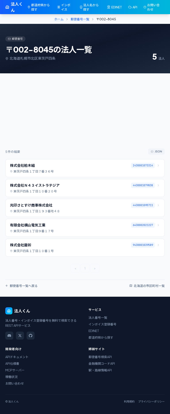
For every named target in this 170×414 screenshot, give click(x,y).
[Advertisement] (85, 115)
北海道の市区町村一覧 (149, 286)
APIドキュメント (17, 357)
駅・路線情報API (100, 370)
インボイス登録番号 (102, 324)
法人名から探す (91, 7)
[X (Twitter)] (20, 336)
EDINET (116, 7)
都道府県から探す (40, 7)
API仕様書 (12, 363)
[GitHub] (31, 336)
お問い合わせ (153, 7)
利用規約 (129, 401)
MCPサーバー (15, 370)
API (135, 7)
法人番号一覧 (98, 317)
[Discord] (9, 336)
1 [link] (85, 268)
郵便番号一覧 (80, 19)
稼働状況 (11, 377)
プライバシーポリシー (151, 401)
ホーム (59, 19)
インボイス (65, 7)
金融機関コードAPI (102, 363)
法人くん (17, 7)
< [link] (75, 268)
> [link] (95, 268)
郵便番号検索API (100, 357)
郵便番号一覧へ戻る (24, 286)
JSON (158, 151)
